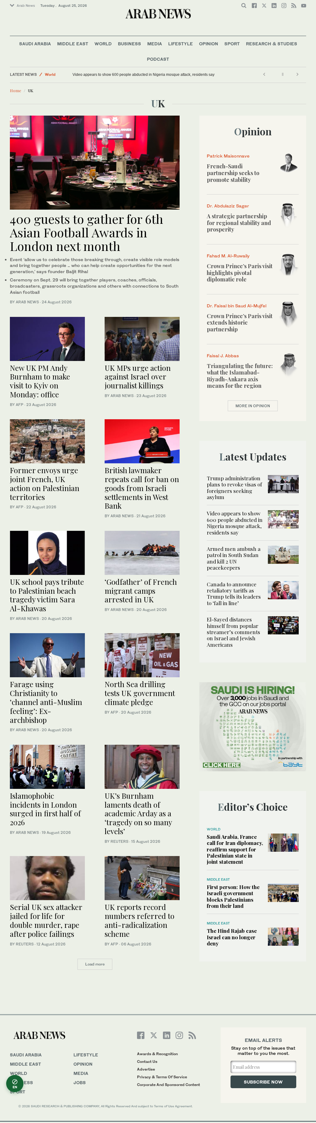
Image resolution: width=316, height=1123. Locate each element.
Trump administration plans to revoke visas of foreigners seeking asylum (234, 487)
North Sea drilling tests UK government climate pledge (140, 693)
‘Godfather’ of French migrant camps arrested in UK (141, 591)
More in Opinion (252, 406)
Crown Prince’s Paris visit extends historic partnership (239, 322)
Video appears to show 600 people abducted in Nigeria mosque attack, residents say (143, 74)
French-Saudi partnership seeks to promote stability (233, 172)
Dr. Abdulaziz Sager (228, 205)
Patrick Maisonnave (228, 155)
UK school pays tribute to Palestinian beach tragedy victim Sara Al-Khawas (47, 595)
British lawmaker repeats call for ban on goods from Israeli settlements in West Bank (142, 487)
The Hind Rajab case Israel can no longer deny (232, 937)
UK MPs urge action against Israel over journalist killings (138, 377)
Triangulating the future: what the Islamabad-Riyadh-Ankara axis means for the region (240, 376)
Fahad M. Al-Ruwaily (228, 255)
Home (15, 90)
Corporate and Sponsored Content (168, 1084)
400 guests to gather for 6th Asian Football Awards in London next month (86, 232)
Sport (232, 43)
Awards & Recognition (157, 1053)
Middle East (72, 43)
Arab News (26, 5)
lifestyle (85, 1054)
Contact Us (147, 1061)
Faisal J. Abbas (223, 355)
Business (129, 43)
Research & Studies (271, 43)
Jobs (79, 1082)
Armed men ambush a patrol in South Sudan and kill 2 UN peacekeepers (233, 558)
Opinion (208, 43)
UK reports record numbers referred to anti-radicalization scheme (139, 920)
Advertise (146, 1069)
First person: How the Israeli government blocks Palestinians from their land (233, 896)
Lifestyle (180, 43)
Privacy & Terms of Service (162, 1077)
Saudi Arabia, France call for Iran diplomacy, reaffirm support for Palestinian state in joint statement (235, 849)
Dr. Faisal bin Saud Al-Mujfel (236, 305)
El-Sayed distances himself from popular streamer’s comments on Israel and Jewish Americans (233, 632)
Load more (95, 964)
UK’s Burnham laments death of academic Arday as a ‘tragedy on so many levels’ (138, 813)
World (103, 43)
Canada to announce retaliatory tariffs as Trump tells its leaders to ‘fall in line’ (234, 593)
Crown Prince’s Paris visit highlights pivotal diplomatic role (239, 272)
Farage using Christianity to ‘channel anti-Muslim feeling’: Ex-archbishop (46, 701)
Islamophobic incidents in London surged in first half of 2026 (45, 809)
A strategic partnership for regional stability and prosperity (239, 222)
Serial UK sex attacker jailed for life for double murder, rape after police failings (46, 920)
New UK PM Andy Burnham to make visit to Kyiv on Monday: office (40, 381)
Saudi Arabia (35, 43)
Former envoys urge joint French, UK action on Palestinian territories (44, 483)
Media (154, 43)
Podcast (158, 59)
